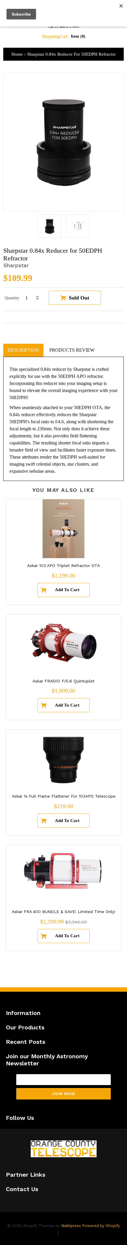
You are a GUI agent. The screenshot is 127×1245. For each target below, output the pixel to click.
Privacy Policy (40, 1232)
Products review (72, 350)
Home (17, 54)
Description (23, 350)
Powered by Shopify (101, 1225)
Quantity (12, 298)
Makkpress (71, 1225)
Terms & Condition (81, 1232)
